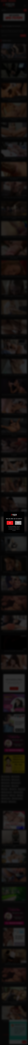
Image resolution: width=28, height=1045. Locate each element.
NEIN (18, 522)
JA (10, 522)
